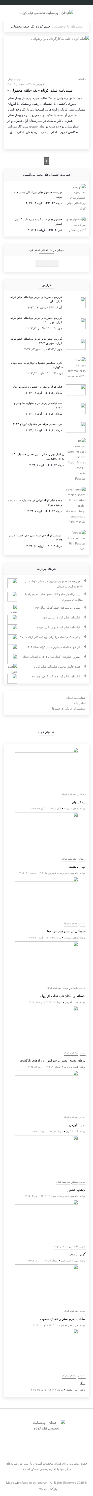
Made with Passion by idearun (26, 1483)
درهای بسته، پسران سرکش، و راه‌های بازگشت (53, 1060)
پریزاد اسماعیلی (69, 1260)
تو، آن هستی (76, 866)
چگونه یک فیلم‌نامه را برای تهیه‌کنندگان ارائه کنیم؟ (50, 637)
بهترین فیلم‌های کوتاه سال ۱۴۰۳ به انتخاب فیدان (51, 657)
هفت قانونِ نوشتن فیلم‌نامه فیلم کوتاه (57, 666)
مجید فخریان (71, 1002)
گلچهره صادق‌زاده (69, 873)
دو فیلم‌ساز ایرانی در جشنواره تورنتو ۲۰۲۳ (37, 423)
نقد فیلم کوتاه (69, 794)
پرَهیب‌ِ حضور (77, 1189)
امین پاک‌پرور (71, 1066)
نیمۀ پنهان (79, 802)
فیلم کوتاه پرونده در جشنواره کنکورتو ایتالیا (37, 386)
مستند (83, 923)
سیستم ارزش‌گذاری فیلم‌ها (69, 708)
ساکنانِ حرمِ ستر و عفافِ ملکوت (63, 1319)
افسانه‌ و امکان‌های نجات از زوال (63, 996)
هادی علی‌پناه (71, 808)
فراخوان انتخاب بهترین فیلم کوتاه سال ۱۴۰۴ (53, 647)
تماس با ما (79, 703)
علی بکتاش (72, 1389)
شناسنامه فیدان (76, 698)
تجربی (82, 988)
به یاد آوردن (77, 1125)
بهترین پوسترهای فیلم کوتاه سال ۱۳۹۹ (56, 607)
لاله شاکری (72, 1131)
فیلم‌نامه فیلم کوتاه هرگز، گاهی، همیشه (55, 676)
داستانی (82, 794)
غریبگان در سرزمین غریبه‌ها (66, 931)
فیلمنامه (82, 79)
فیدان (10, 79)
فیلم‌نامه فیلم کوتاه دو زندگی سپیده (58, 627)
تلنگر (82, 1383)
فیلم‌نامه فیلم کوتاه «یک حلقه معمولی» (40, 90)
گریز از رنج (78, 1254)
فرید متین (72, 1325)
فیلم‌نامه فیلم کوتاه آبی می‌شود (61, 617)
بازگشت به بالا (47, 1489)
